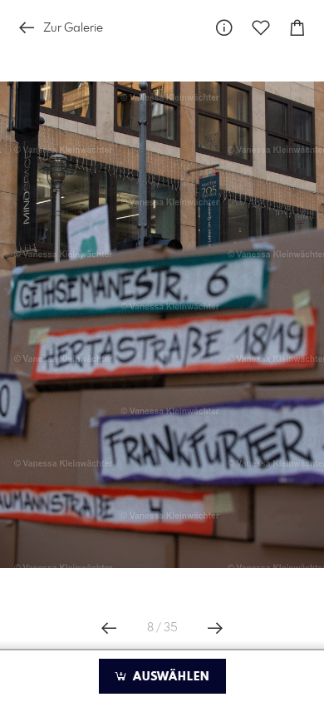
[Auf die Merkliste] (261, 28)
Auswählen (169, 677)
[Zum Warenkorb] (297, 28)
